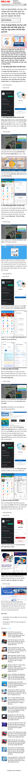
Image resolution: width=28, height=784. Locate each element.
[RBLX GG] (5, 1)
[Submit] (25, 5)
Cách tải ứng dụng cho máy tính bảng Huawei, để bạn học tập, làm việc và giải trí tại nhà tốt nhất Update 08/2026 (16, 642)
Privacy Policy (16, 3)
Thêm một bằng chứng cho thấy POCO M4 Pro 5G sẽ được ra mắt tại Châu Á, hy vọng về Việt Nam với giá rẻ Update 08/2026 (17, 650)
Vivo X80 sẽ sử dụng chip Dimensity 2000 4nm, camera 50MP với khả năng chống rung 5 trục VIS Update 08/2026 (16, 634)
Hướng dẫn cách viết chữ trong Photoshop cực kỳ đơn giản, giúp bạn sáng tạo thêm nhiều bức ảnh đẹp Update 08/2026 (16, 717)
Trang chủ (15, 1)
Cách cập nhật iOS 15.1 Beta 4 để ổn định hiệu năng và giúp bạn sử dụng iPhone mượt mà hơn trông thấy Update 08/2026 (16, 760)
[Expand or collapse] (19, 20)
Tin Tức (9, 628)
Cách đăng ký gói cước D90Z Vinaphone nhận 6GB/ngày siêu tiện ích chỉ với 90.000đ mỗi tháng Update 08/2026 (17, 684)
